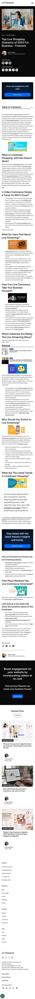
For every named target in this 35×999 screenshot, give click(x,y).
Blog (3, 890)
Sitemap (4, 942)
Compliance (5, 980)
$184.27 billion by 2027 (11, 618)
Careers (4, 916)
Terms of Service (6, 977)
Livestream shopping (11, 176)
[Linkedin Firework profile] (3, 958)
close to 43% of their (23, 319)
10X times (24, 206)
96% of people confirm (27, 270)
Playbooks (4, 899)
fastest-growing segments (18, 403)
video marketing (19, 329)
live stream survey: (23, 444)
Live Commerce (18, 114)
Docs (3, 932)
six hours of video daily (11, 308)
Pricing (3, 903)
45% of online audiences (11, 261)
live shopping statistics (13, 120)
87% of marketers (23, 388)
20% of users (8, 566)
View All (17, 715)
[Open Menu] (32, 3)
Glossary (4, 935)
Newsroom (5, 923)
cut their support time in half (18, 314)
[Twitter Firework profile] (9, 958)
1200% (28, 278)
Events (3, 896)
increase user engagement (9, 438)
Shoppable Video (6, 880)
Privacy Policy (5, 974)
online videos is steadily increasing (14, 599)
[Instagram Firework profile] (6, 958)
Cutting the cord (9, 251)
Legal (3, 939)
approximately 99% (10, 614)
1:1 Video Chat (5, 876)
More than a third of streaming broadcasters (16, 620)
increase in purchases (12, 508)
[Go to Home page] (8, 3)
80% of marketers (19, 327)
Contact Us (5, 919)
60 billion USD (27, 200)
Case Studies (5, 893)
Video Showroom (6, 873)
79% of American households (13, 562)
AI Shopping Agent (7, 870)
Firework (27, 632)
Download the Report (17, 546)
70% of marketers (22, 223)
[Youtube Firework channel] (12, 958)
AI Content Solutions (7, 867)
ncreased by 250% (26, 570)
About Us (4, 913)
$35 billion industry (19, 164)
